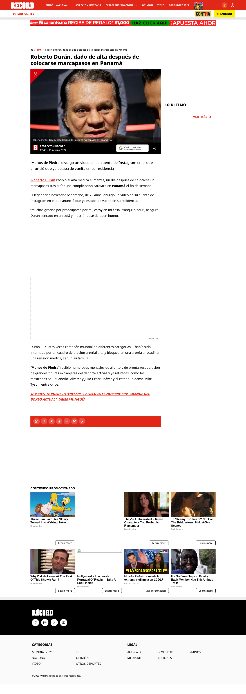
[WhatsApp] (36, 421)
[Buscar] (218, 5)
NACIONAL (39, 648)
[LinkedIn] (67, 421)
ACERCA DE (134, 643)
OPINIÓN (82, 648)
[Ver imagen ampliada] (95, 106)
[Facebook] (44, 421)
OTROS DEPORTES (88, 654)
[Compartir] (155, 148)
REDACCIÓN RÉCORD (52, 146)
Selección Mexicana (88, 5)
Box (39, 49)
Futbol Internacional (120, 5)
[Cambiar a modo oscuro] (224, 5)
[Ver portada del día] (198, 5)
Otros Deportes (179, 5)
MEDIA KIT (134, 648)
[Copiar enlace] (82, 421)
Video (161, 5)
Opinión (147, 5)
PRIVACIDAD (165, 643)
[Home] (31, 50)
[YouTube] (63, 613)
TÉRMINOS (193, 643)
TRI (78, 643)
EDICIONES (164, 648)
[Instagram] (44, 613)
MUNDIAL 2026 (42, 643)
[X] (51, 421)
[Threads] (59, 421)
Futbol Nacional (57, 5)
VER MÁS (200, 117)
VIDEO (36, 654)
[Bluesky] (74, 421)
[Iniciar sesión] (232, 5)
